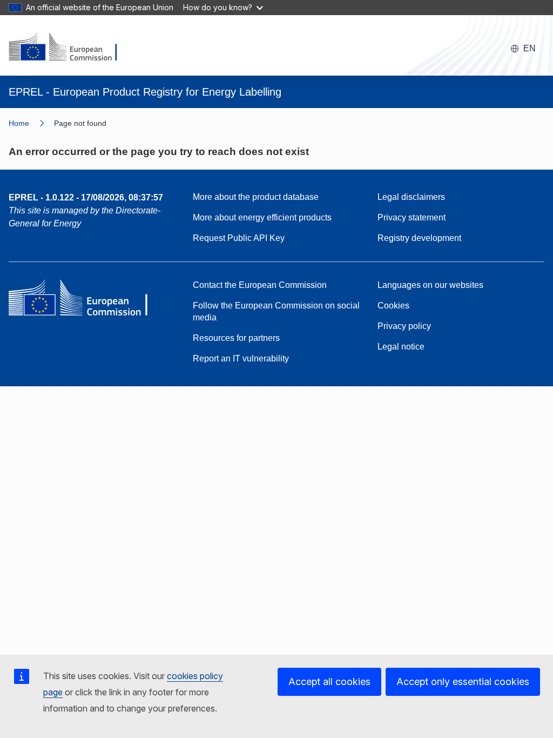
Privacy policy (404, 326)
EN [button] (529, 48)
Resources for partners (236, 338)
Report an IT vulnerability (241, 358)
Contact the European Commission (260, 285)
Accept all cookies (329, 681)
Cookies (393, 305)
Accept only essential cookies (462, 681)
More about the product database (256, 197)
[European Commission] (70, 47)
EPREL (86, 197)
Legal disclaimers (411, 197)
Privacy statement (411, 217)
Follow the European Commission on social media (276, 311)
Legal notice (400, 346)
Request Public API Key (239, 238)
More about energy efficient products (262, 217)
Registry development (419, 238)
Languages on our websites (430, 285)
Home (19, 123)
